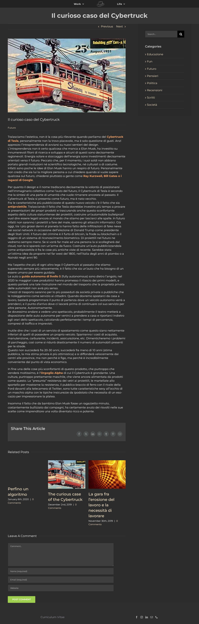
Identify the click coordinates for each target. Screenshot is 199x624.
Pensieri (152, 76)
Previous (107, 26)
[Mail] (151, 617)
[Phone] (156, 617)
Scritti (151, 97)
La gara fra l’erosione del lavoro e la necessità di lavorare (101, 505)
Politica (152, 83)
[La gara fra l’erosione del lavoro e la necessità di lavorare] (107, 462)
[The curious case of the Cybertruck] (66, 462)
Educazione (155, 54)
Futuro (12, 127)
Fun (149, 61)
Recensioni (154, 90)
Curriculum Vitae (53, 617)
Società (152, 104)
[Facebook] (136, 617)
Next (119, 26)
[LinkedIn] (146, 617)
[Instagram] (141, 617)
